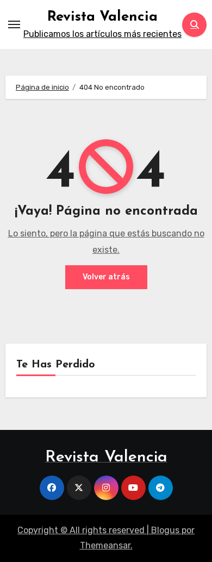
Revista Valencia (102, 17)
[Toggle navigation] (14, 24)
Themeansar (105, 545)
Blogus (165, 530)
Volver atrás (106, 277)
